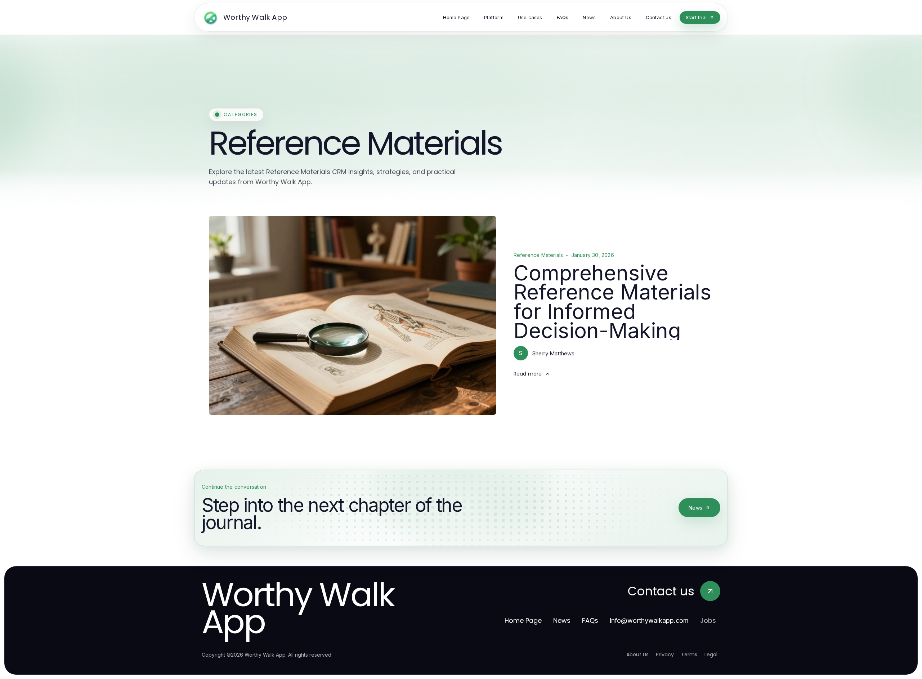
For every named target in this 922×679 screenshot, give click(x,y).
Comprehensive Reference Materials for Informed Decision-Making (612, 301)
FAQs (590, 620)
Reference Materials (538, 255)
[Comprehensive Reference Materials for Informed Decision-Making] (352, 315)
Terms (689, 654)
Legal (710, 654)
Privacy (665, 654)
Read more (528, 373)
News (695, 508)
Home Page (523, 620)
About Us (637, 654)
